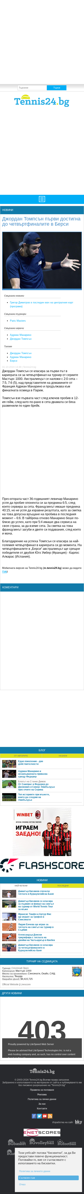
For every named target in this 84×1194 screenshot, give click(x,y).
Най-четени (21, 886)
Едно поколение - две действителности (30, 762)
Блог (42, 750)
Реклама (42, 1094)
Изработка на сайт (62, 1122)
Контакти (42, 1108)
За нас (42, 1104)
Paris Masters (18, 320)
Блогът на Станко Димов (32, 781)
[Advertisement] (42, 42)
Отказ (22, 1184)
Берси (13, 360)
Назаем (63, 756)
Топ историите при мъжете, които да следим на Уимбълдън (34, 797)
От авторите (21, 756)
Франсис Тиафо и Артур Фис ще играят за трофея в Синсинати (34, 917)
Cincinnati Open (20, 968)
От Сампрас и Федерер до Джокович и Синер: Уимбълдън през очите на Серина (36, 787)
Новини (7, 210)
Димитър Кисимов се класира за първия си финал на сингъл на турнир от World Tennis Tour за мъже (36, 905)
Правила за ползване (42, 1090)
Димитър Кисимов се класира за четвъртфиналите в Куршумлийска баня (35, 948)
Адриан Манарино (20, 334)
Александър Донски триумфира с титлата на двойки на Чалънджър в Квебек (36, 937)
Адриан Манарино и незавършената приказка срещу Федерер (32, 774)
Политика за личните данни (34, 1171)
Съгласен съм (27, 1178)
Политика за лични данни (42, 1099)
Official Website (10, 984)
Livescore (25, 984)
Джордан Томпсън (20, 338)
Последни (63, 886)
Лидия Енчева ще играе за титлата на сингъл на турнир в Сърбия (36, 927)
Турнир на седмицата (42, 961)
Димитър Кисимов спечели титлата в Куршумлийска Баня (36, 892)
